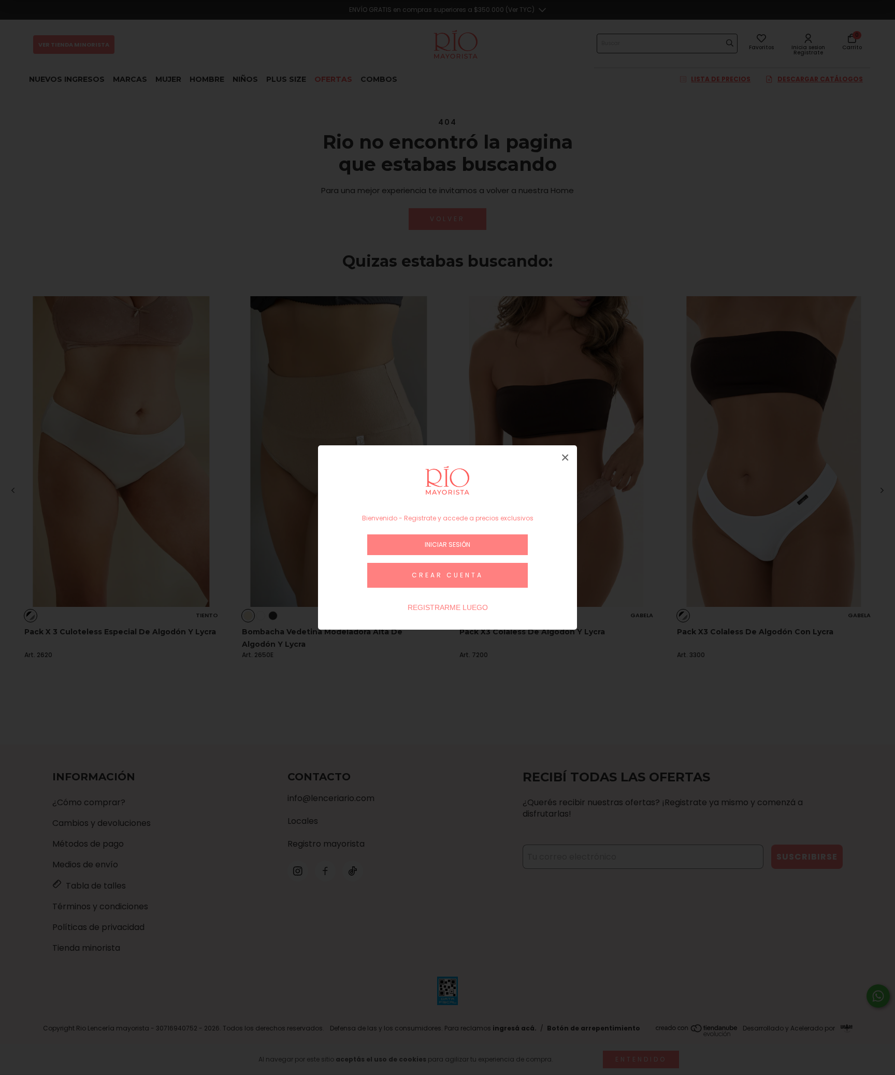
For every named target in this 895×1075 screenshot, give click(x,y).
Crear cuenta (447, 575)
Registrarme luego (448, 607)
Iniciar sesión (447, 544)
